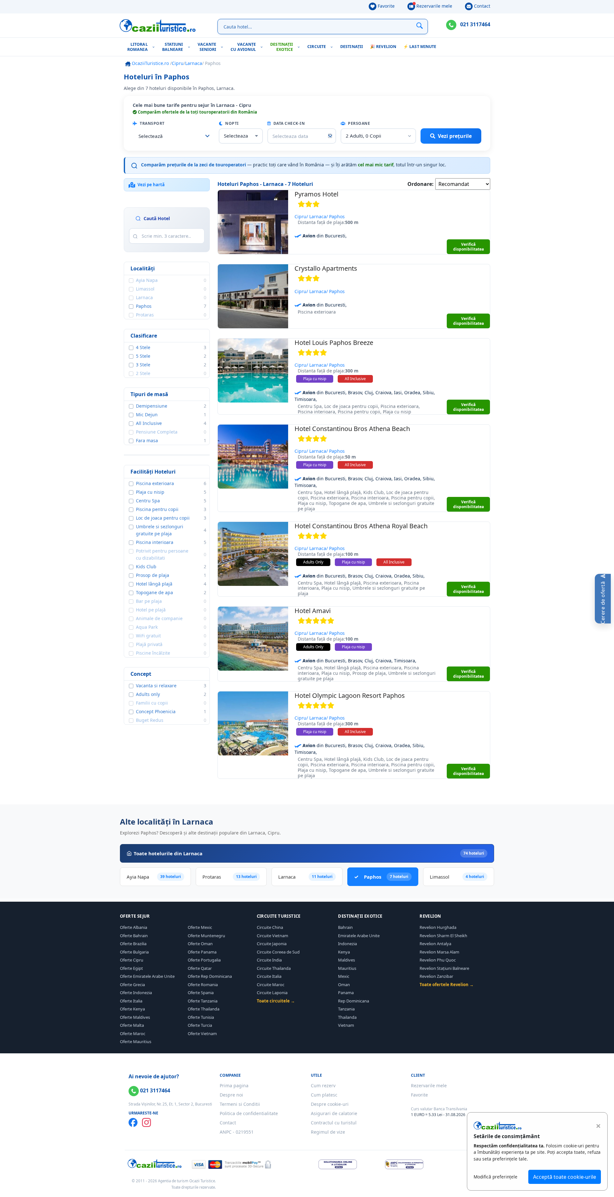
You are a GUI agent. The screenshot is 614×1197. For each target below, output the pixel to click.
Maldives (346, 960)
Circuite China (270, 927)
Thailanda (347, 1017)
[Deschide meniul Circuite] (333, 47)
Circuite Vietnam (272, 935)
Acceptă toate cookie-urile (564, 1176)
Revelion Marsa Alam (439, 952)
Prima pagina (234, 1085)
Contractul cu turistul (334, 1123)
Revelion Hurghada (438, 927)
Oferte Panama (202, 952)
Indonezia (347, 943)
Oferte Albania (133, 927)
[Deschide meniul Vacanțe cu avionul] (263, 47)
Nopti (231, 123)
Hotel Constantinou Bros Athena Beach (352, 428)
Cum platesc (324, 1095)
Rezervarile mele (433, 6)
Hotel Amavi (313, 610)
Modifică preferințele (495, 1177)
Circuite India (269, 960)
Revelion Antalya (435, 943)
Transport (152, 123)
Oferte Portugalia (204, 960)
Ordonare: (420, 184)
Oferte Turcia (200, 1025)
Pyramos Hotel (316, 194)
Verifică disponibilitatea (468, 247)
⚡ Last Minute (419, 46)
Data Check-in (288, 123)
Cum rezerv (323, 1085)
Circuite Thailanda (274, 968)
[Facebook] (133, 1122)
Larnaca (193, 63)
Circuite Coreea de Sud (278, 952)
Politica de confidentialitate (249, 1113)
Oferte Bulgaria (134, 952)
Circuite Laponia (272, 992)
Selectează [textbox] (150, 136)
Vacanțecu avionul (243, 47)
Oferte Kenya (132, 1009)
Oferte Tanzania (202, 1001)
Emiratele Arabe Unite (359, 935)
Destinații (351, 46)
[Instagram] (146, 1122)
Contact (481, 6)
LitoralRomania (137, 47)
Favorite (385, 6)
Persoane (358, 123)
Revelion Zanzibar (436, 976)
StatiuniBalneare (172, 47)
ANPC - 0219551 (237, 1132)
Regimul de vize (328, 1132)
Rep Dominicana (353, 1001)
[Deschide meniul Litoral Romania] (155, 47)
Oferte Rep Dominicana (210, 976)
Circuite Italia (269, 976)
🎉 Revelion (383, 46)
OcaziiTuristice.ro (149, 63)
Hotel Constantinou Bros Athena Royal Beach (361, 526)
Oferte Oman (200, 943)
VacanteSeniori (207, 47)
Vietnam (346, 1025)
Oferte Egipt (131, 968)
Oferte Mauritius (135, 1041)
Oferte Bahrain (134, 935)
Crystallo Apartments (326, 268)
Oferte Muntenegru (206, 935)
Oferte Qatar (200, 968)
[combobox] (173, 136)
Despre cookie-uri (330, 1104)
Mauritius (347, 968)
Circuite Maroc (270, 984)
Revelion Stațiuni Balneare (444, 968)
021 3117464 (474, 24)
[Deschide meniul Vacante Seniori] (223, 47)
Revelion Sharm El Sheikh (443, 935)
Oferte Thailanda (203, 1009)
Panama (346, 992)
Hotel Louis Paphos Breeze (334, 342)
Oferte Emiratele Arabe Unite (147, 976)
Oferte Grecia (132, 984)
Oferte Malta (132, 1025)
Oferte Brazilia (133, 943)
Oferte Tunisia (201, 1017)
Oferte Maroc (132, 1033)
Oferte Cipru (131, 960)
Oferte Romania (203, 984)
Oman (344, 984)
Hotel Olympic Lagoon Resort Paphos (350, 695)
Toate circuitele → (276, 1001)
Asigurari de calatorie (334, 1113)
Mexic (343, 976)
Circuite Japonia (272, 943)
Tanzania (346, 1009)
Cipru (178, 63)
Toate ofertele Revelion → (447, 984)
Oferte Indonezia (136, 992)
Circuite (316, 46)
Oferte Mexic (200, 927)
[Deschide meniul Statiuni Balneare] (190, 47)
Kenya (344, 952)
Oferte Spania (201, 992)
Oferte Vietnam (202, 1033)
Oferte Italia (131, 1001)
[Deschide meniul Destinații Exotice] (300, 47)
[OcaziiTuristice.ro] (157, 25)
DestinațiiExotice (281, 47)
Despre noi (231, 1095)
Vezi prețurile (455, 136)
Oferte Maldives (135, 1017)
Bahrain (345, 927)
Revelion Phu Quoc (438, 960)
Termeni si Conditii (240, 1104)
